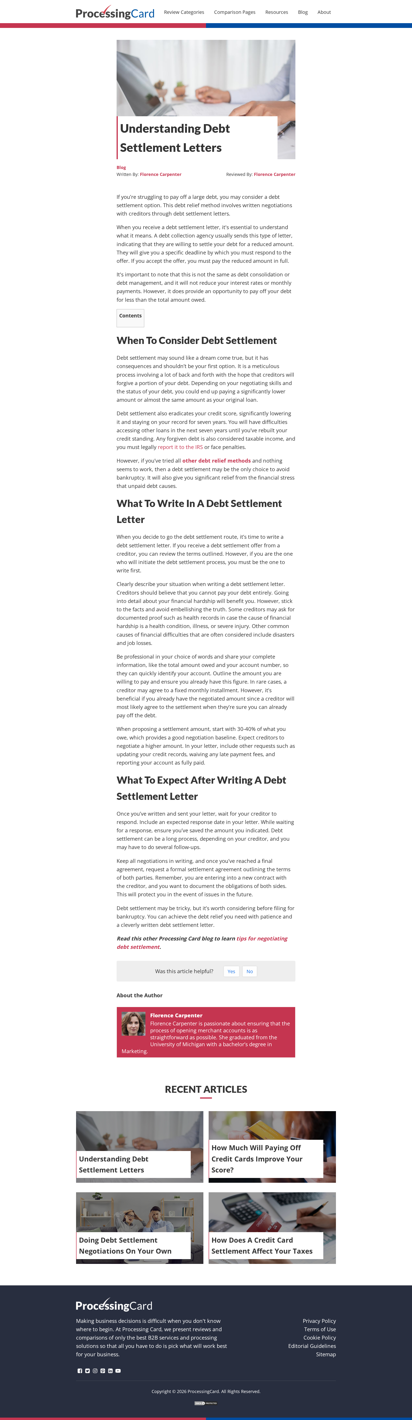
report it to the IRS (180, 446)
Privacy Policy (319, 1320)
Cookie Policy (320, 1337)
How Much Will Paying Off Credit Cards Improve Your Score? (257, 1158)
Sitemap (326, 1354)
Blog (121, 167)
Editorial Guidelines (312, 1345)
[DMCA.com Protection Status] (206, 1403)
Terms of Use (320, 1329)
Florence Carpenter (160, 174)
